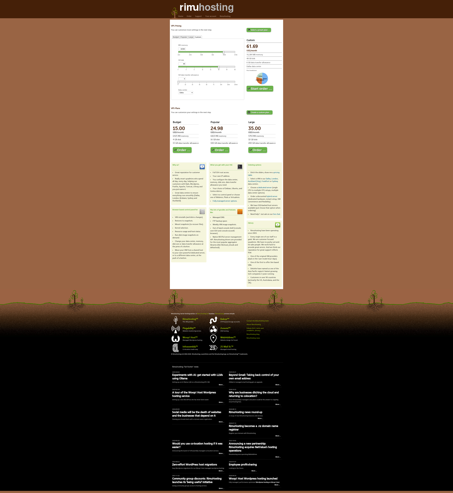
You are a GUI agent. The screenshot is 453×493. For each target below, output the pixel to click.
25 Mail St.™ (226, 347)
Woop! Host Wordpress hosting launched (253, 478)
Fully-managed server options (225, 201)
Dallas (268, 179)
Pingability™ (189, 328)
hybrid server (272, 196)
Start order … (261, 88)
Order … (183, 150)
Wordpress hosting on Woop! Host (267, 482)
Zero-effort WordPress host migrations (194, 464)
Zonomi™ (225, 328)
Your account (210, 16)
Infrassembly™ (190, 347)
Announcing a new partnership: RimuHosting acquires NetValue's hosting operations (253, 447)
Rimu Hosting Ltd (203, 314)
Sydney (275, 181)
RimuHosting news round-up (245, 412)
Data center (182, 90)
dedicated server (265, 188)
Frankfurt (265, 181)
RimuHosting (225, 16)
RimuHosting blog (253, 334)
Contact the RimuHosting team (258, 321)
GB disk (181, 60)
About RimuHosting (254, 324)
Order (189, 16)
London (275, 179)
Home (180, 16)
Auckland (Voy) (254, 181)
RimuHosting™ (190, 319)
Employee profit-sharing (243, 464)
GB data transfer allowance (188, 75)
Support (198, 16)
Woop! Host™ (190, 337)
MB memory (183, 45)
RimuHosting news (253, 338)
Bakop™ (224, 319)
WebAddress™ (228, 337)
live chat (276, 214)
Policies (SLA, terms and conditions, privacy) (255, 329)
